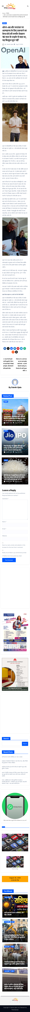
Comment (5, 498)
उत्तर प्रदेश (7, 922)
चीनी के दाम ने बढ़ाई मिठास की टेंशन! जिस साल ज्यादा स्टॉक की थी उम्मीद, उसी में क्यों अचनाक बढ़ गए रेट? (14, 477)
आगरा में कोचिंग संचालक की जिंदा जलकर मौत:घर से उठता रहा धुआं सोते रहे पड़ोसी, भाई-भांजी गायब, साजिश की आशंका (15, 774)
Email (4, 529)
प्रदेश (12, 922)
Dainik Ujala (10, 44)
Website (4, 536)
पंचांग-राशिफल (8, 897)
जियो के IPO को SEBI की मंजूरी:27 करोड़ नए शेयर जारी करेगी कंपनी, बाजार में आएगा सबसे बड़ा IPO (14, 448)
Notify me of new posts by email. (13, 556)
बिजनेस (4, 23)
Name (4, 522)
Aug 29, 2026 (18, 422)
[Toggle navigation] (3, 6)
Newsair (22, 1007)
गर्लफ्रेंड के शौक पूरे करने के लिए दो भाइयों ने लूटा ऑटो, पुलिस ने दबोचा (14, 963)
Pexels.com (15, 849)
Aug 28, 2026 (18, 452)
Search (6, 738)
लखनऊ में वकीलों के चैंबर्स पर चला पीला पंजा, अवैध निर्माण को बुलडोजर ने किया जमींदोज (15, 761)
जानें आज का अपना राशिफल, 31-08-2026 (12, 757)
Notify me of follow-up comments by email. (14, 552)
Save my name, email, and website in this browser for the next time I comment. (13, 546)
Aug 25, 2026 (18, 481)
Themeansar (14, 1010)
